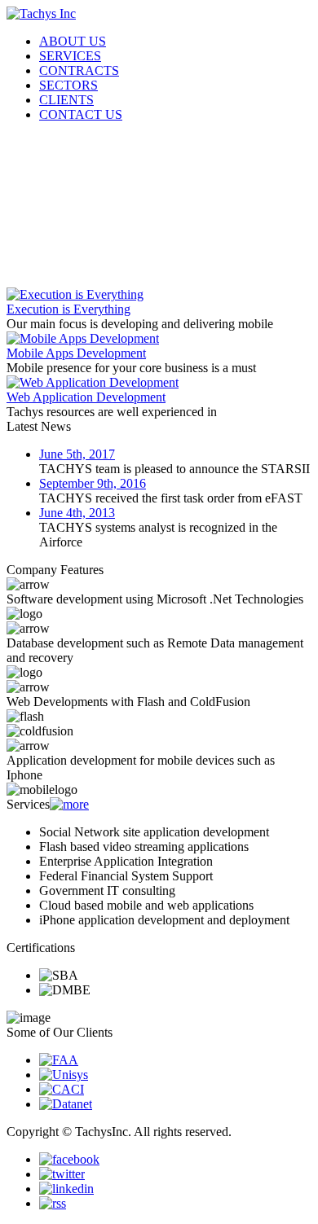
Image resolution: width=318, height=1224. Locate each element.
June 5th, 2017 (77, 454)
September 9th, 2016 (92, 483)
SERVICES (70, 56)
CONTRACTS (79, 70)
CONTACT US (80, 114)
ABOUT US (72, 41)
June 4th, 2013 (77, 513)
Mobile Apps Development (76, 353)
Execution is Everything (68, 309)
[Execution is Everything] (75, 294)
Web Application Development (86, 397)
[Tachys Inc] (41, 13)
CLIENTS (66, 100)
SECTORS (68, 85)
